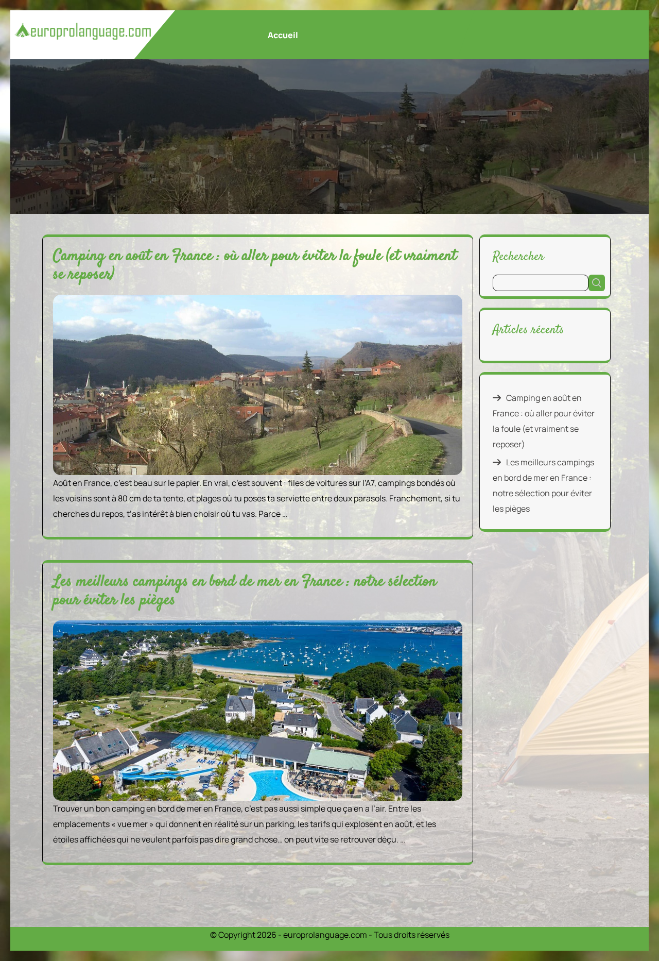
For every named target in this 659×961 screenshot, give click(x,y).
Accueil (283, 35)
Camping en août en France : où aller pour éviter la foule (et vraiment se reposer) (255, 265)
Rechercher (518, 256)
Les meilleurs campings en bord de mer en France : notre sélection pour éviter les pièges (245, 591)
